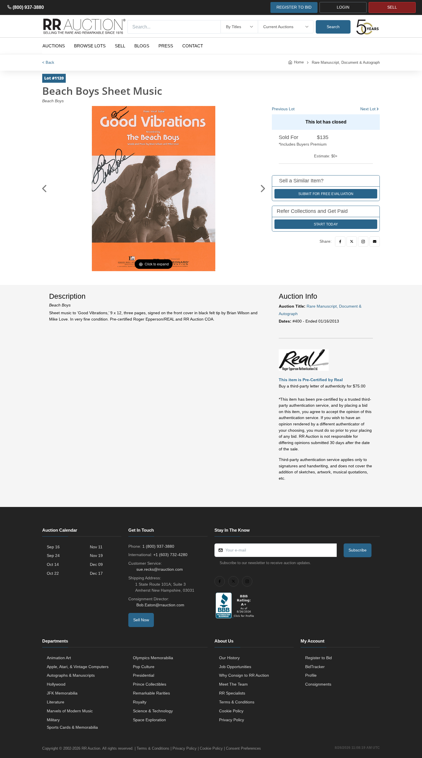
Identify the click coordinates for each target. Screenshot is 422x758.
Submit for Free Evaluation (326, 194)
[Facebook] (340, 241)
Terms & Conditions (236, 702)
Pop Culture (143, 666)
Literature (55, 702)
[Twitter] (351, 241)
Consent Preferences (243, 748)
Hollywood (56, 684)
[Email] (374, 241)
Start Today (326, 224)
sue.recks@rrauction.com (159, 569)
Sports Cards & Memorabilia (72, 727)
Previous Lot (283, 109)
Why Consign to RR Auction (244, 675)
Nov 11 (96, 547)
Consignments (318, 684)
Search (333, 26)
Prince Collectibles (149, 684)
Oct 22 (53, 573)
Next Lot (367, 109)
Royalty (139, 702)
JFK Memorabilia (62, 693)
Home (299, 62)
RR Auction (91, 748)
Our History (229, 657)
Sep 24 (53, 555)
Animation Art (59, 657)
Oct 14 (53, 564)
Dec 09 (96, 564)
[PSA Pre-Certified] (304, 359)
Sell (120, 45)
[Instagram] (363, 241)
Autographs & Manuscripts (71, 675)
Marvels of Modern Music (70, 711)
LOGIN (343, 7)
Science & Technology (153, 711)
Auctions (53, 45)
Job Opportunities (235, 666)
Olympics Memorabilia (153, 657)
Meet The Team (233, 684)
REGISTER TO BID (293, 7)
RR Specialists (232, 693)
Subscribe (358, 550)
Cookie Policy (231, 711)
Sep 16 (53, 547)
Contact (192, 45)
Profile (311, 675)
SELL (392, 7)
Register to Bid (318, 657)
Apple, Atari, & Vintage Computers (78, 666)
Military (53, 720)
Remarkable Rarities (151, 693)
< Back (48, 62)
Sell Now (141, 620)
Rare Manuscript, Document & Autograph (346, 62)
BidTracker (315, 666)
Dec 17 (96, 573)
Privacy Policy (231, 720)
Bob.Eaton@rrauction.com (160, 605)
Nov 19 (96, 555)
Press (165, 45)
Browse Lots (90, 45)
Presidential (143, 675)
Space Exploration (149, 720)
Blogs (141, 45)
